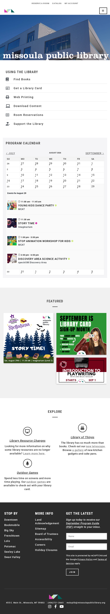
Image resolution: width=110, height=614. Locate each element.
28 (36, 163)
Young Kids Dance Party (36, 205)
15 (93, 174)
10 (22, 174)
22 (93, 180)
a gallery (78, 450)
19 (50, 180)
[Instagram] (50, 606)
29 (50, 163)
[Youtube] (61, 606)
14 (78, 174)
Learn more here (34, 453)
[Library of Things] (82, 427)
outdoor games (36, 481)
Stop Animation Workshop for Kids (44, 241)
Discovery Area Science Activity (42, 258)
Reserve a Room (40, 3)
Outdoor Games (27, 472)
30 (64, 163)
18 (36, 180)
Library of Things (82, 437)
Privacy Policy (85, 559)
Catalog (57, 3)
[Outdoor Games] (27, 463)
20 (64, 180)
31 (78, 163)
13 (64, 174)
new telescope (95, 446)
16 (8, 180)
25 (36, 186)
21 (78, 180)
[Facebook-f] (56, 606)
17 (22, 180)
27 (22, 163)
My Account (71, 3)
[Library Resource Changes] (27, 431)
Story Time (26, 223)
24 (22, 186)
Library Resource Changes (28, 440)
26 (50, 186)
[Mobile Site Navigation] (103, 10)
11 (36, 174)
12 (50, 174)
